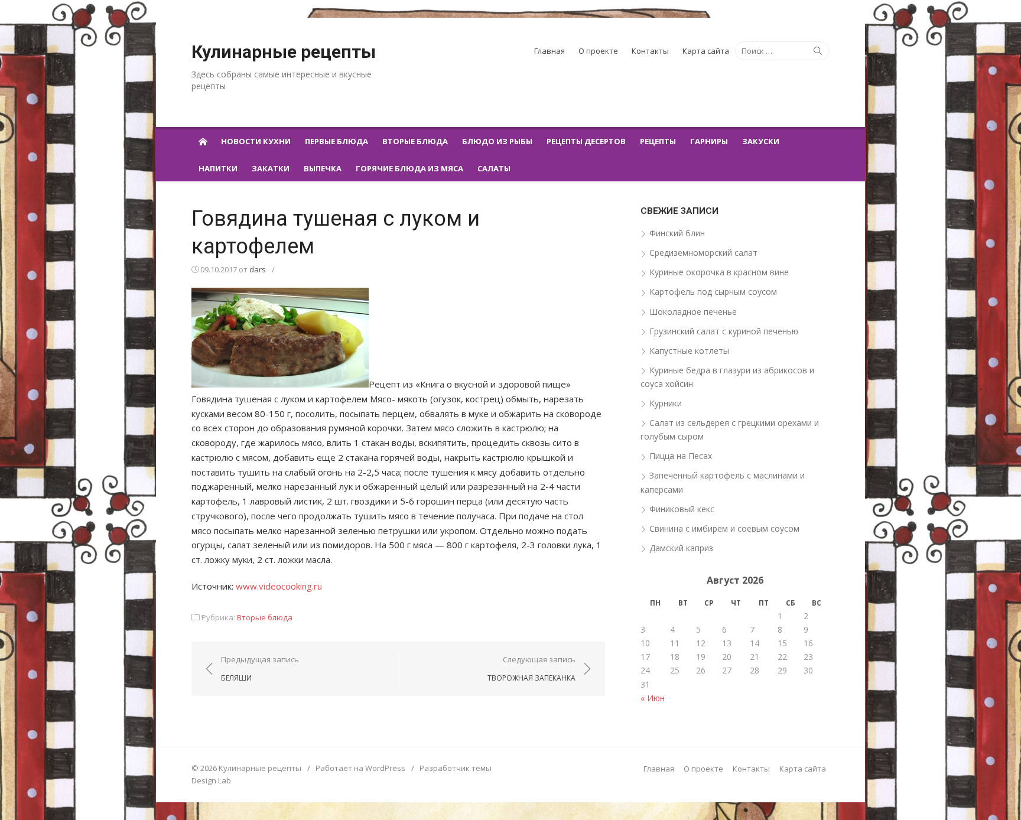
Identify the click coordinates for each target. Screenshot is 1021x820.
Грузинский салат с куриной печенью (723, 331)
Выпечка (323, 168)
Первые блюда (336, 141)
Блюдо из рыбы (497, 141)
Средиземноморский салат (703, 252)
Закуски (760, 141)
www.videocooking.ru (279, 586)
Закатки (271, 168)
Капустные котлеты (689, 350)
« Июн (652, 698)
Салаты (493, 168)
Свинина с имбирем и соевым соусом (724, 528)
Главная (549, 50)
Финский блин (677, 233)
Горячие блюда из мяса (409, 168)
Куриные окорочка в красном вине (719, 272)
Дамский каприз (681, 548)
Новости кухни (256, 141)
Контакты (650, 50)
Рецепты (658, 141)
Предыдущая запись (260, 668)
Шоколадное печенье (693, 311)
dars (257, 269)
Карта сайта (705, 50)
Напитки (218, 168)
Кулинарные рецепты (283, 51)
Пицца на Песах (680, 455)
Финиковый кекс (681, 509)
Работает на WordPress (360, 768)
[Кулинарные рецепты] (202, 140)
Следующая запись (531, 668)
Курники (665, 403)
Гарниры (709, 141)
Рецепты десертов (586, 141)
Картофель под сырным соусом (713, 291)
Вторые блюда (415, 141)
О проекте (598, 50)
